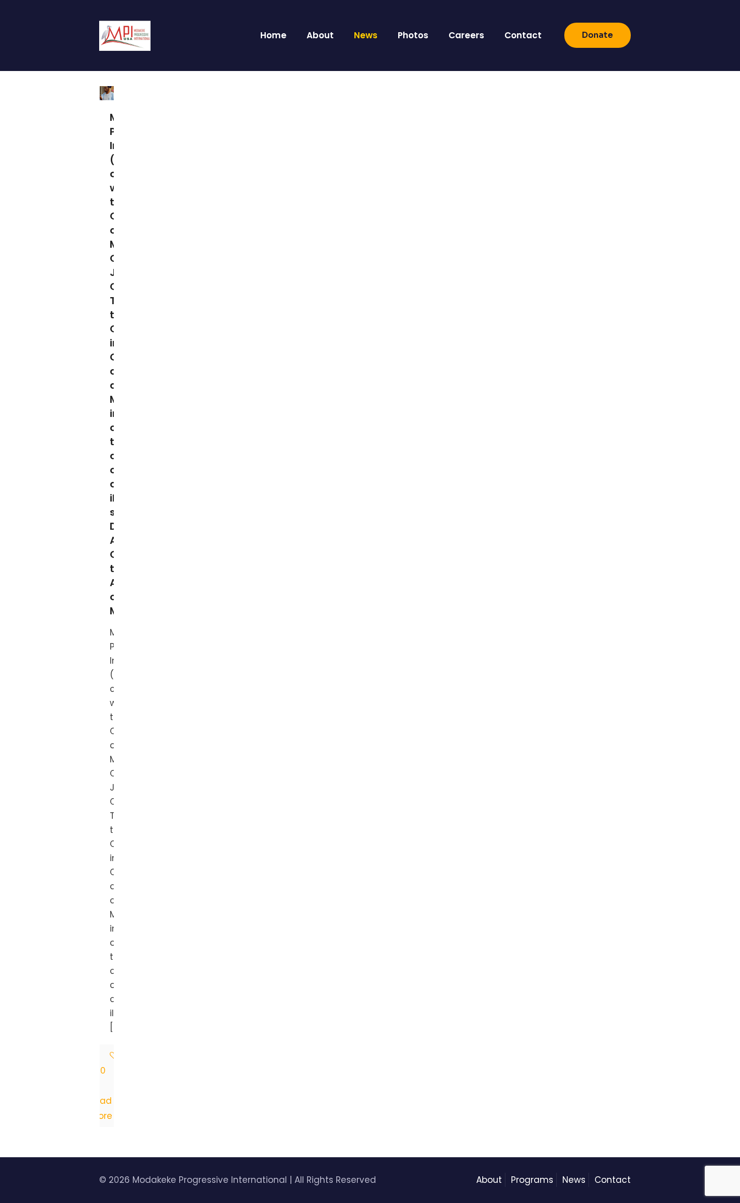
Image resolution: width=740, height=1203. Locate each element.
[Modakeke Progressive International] (125, 35)
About (489, 1180)
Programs (532, 1180)
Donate (597, 35)
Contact (613, 1180)
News (573, 1180)
